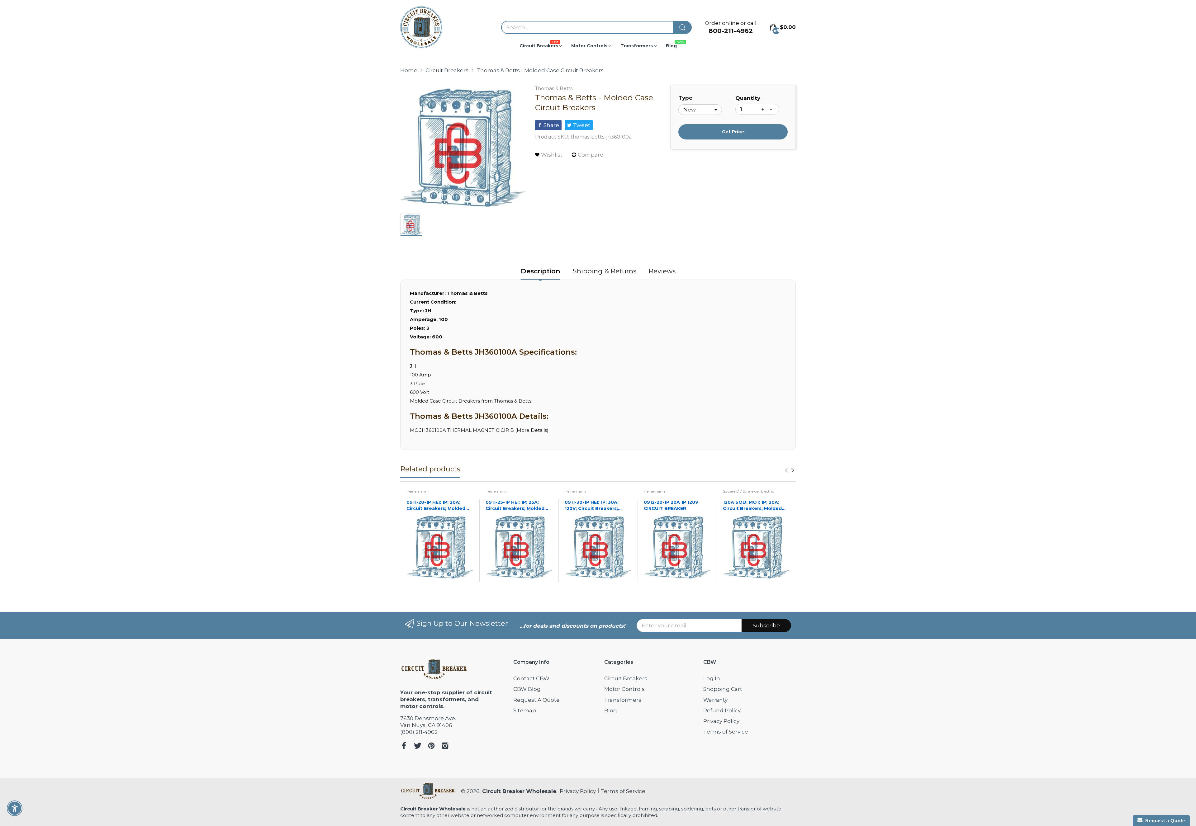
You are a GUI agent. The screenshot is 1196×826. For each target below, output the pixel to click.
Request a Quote (1163, 820)
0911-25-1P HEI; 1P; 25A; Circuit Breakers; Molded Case (515, 505)
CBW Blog (527, 689)
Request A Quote (536, 700)
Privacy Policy (721, 721)
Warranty (715, 700)
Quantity (747, 98)
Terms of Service (725, 732)
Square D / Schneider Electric (748, 491)
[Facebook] (404, 746)
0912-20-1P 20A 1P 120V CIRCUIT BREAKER (671, 505)
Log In (711, 678)
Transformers (622, 700)
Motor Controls (624, 689)
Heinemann (417, 491)
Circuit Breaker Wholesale (519, 791)
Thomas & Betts (553, 88)
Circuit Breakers (625, 678)
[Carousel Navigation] (789, 470)
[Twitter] (417, 746)
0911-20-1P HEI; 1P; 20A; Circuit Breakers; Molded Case (435, 505)
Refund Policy (722, 710)
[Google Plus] (445, 746)
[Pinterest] (431, 746)
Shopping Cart (722, 689)
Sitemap (524, 710)
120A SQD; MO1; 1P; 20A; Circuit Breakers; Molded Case (752, 505)
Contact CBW (531, 678)
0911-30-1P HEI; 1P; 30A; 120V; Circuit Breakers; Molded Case (592, 505)
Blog (610, 710)
